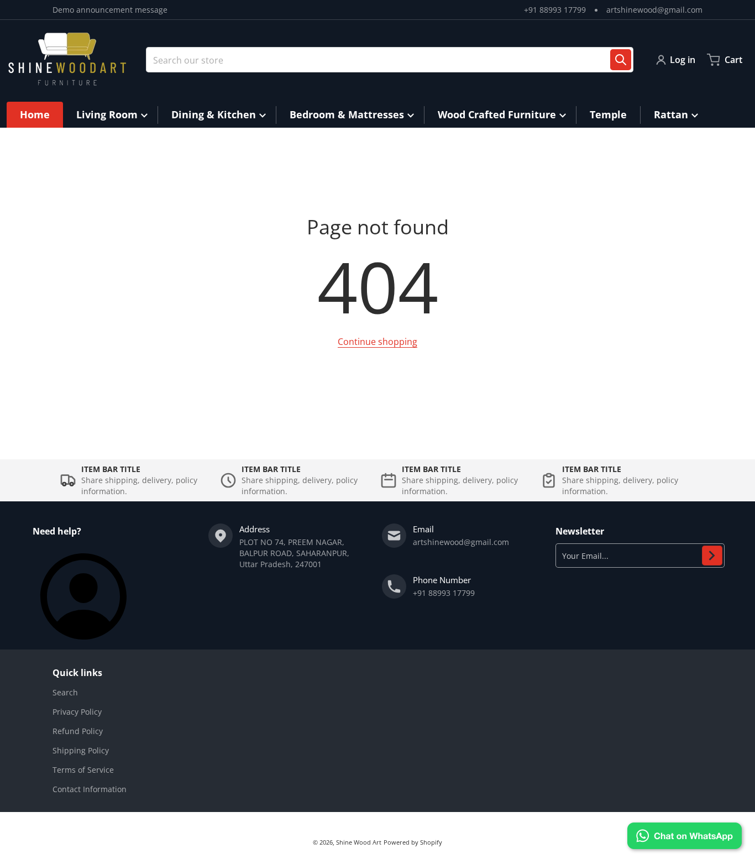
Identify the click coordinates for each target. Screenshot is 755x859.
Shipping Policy (81, 750)
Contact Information (90, 789)
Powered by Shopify (413, 842)
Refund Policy (78, 731)
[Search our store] (620, 59)
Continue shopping (377, 342)
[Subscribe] (712, 555)
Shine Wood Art (358, 842)
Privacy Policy (77, 711)
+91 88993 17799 (555, 9)
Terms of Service (83, 769)
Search (65, 692)
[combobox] (389, 59)
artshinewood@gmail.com (654, 9)
